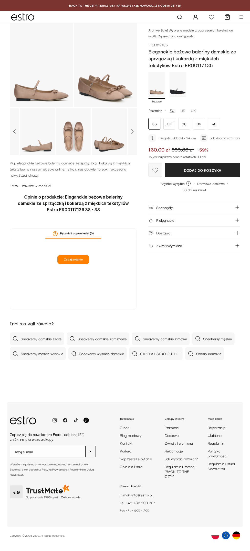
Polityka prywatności (217, 453)
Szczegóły (164, 207)
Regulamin (216, 443)
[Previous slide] (14, 131)
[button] (55, 233)
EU (172, 110)
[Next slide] (132, 131)
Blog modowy (131, 435)
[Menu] (241, 17)
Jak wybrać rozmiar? (181, 458)
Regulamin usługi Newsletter (221, 466)
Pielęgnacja (165, 220)
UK (193, 110)
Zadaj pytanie (73, 259)
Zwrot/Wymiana (169, 245)
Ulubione (215, 435)
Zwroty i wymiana (179, 443)
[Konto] (195, 17)
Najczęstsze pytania (136, 458)
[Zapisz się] (90, 451)
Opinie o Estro (131, 466)
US (182, 110)
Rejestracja (216, 427)
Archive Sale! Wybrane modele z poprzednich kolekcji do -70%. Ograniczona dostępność (190, 33)
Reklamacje (174, 451)
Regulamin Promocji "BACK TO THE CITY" (180, 471)
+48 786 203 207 (141, 502)
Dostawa (163, 233)
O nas (124, 427)
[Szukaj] (180, 17)
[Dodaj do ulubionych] (155, 170)
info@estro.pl (141, 495)
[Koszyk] (227, 17)
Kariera (125, 451)
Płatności (172, 427)
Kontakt (126, 443)
